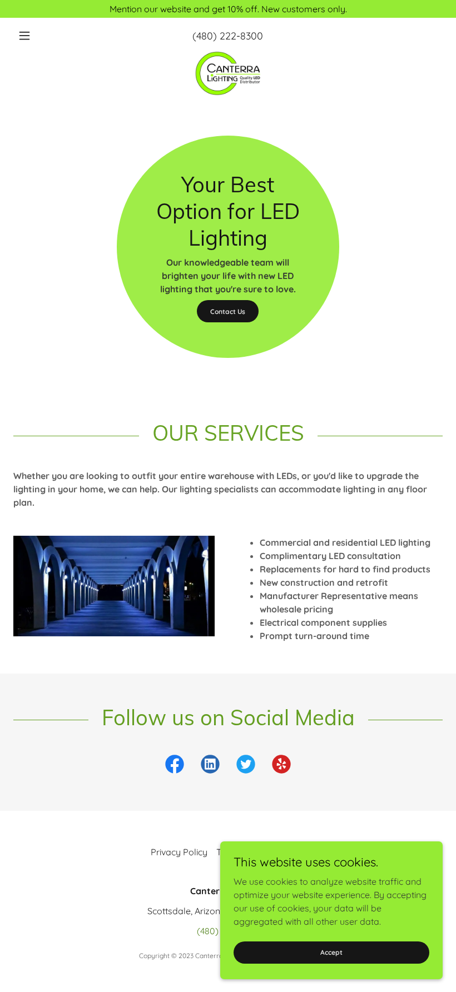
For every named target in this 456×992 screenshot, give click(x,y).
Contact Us (227, 311)
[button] (45, 35)
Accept (331, 952)
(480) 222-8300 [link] (227, 35)
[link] (228, 73)
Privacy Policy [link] (179, 852)
